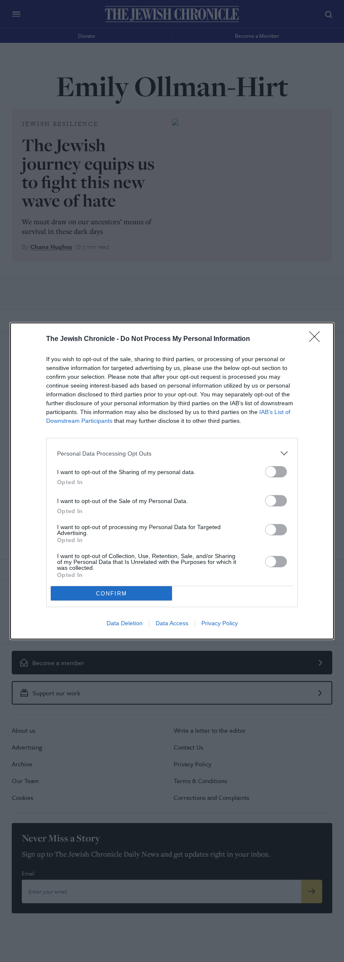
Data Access (172, 623)
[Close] (317, 339)
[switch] (276, 471)
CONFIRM (111, 593)
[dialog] (172, 481)
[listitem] (172, 453)
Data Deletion (125, 623)
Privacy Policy (219, 623)
